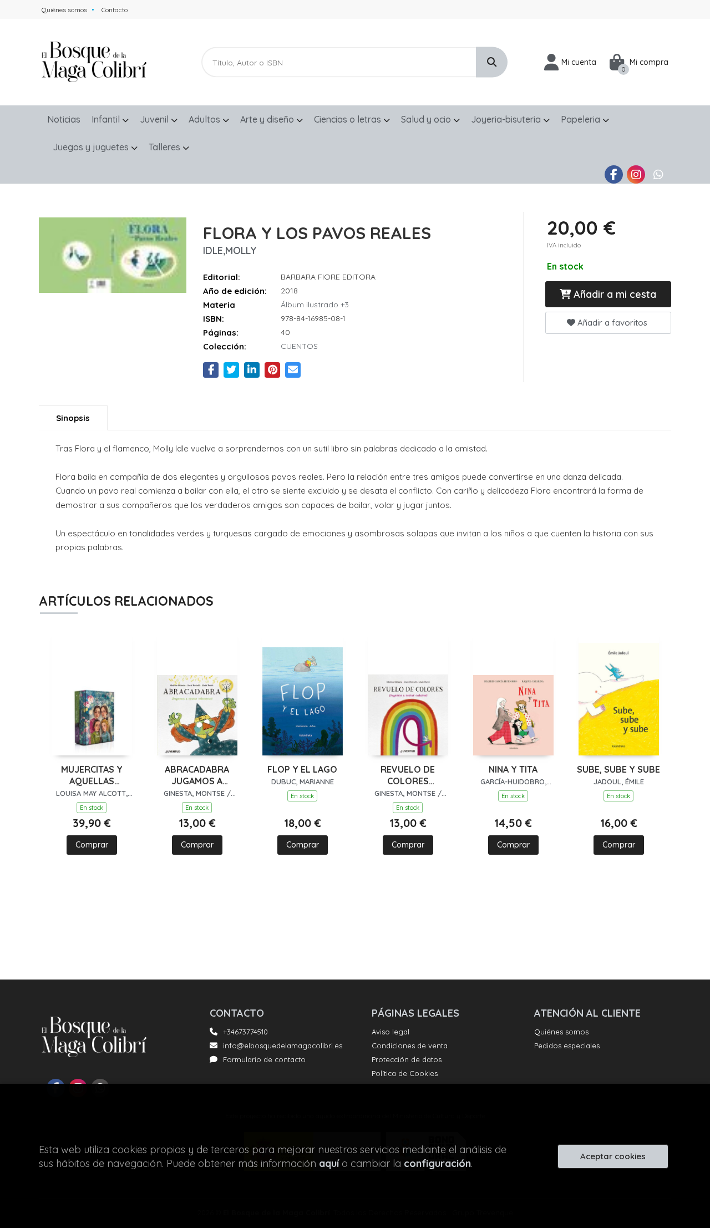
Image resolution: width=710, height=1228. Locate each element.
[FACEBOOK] (614, 174)
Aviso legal (390, 1031)
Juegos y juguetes (92, 147)
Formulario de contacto (264, 1059)
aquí (329, 1163)
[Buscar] (492, 62)
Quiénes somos (64, 10)
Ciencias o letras (348, 119)
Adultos (205, 119)
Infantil (107, 119)
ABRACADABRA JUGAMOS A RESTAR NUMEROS (197, 775)
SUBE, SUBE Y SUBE (618, 769)
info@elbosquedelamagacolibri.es (282, 1045)
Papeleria (581, 119)
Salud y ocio (427, 119)
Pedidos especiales (567, 1045)
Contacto (115, 10)
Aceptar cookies (613, 1156)
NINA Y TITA (513, 769)
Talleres (165, 147)
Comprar (91, 845)
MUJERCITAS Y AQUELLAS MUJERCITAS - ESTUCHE (92, 775)
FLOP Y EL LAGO (302, 769)
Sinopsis (73, 418)
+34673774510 (245, 1031)
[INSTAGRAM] (636, 174)
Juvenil (155, 119)
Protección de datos (407, 1059)
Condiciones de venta (410, 1045)
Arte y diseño (268, 119)
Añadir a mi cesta (613, 294)
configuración (437, 1163)
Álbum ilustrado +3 (315, 304)
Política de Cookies (405, 1073)
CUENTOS (299, 346)
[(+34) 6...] (658, 174)
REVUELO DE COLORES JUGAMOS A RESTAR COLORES (408, 775)
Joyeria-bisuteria (507, 119)
